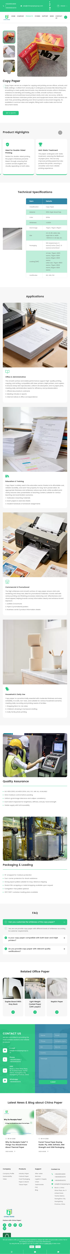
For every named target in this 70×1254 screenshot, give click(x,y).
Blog (36, 1190)
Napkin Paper (57, 1001)
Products (29, 16)
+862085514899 (10, 4)
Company (20, 16)
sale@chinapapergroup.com (33, 6)
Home (13, 16)
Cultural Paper (24, 1176)
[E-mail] (35, 1252)
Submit (53, 1082)
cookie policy (48, 1244)
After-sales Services (39, 1174)
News (52, 16)
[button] (9, 72)
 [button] (65, 132)
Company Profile (8, 1173)
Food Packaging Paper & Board (24, 1180)
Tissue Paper (23, 1184)
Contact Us (58, 17)
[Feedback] (58, 1252)
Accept (38, 1247)
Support (45, 16)
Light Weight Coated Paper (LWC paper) (35, 1004)
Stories (37, 16)
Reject (31, 1247)
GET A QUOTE (11, 113)
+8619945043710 (10, 8)
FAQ (36, 1187)
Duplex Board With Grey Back (13, 1003)
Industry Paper (24, 1173)
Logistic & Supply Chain (41, 1180)
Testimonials (39, 1184)
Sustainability (7, 1176)
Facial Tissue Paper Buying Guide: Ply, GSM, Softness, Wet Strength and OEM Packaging (51, 1145)
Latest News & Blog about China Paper (35, 1102)
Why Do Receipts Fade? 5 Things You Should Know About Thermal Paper (16, 1145)
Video (5, 1179)
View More (10, 1152)
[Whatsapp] (11, 1252)
